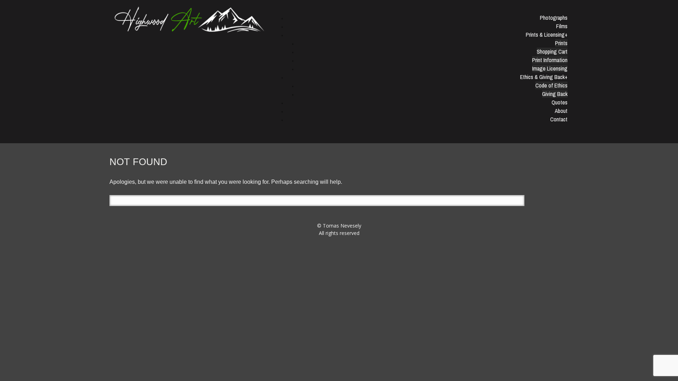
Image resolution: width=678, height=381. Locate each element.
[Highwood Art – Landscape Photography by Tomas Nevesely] (189, 19)
